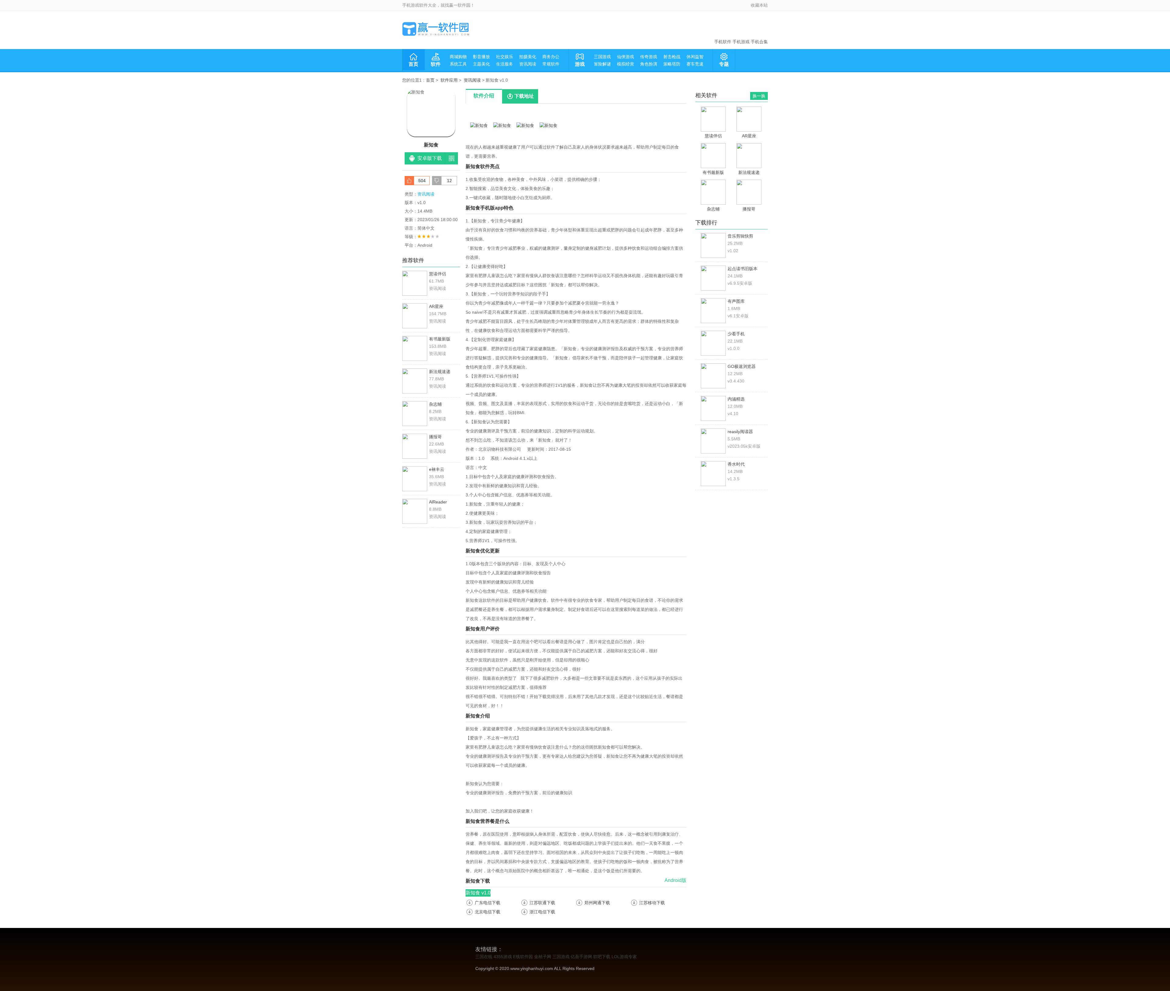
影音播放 (481, 56)
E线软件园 (523, 956)
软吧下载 (601, 956)
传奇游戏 (648, 56)
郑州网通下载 (597, 902)
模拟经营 (625, 64)
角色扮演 (648, 64)
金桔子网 (542, 956)
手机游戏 (741, 41)
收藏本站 (759, 5)
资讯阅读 (527, 64)
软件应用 (449, 80)
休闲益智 (695, 56)
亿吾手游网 (581, 956)
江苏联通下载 (542, 902)
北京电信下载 (487, 911)
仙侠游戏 (625, 56)
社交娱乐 (504, 56)
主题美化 (481, 64)
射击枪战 (671, 56)
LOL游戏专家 (624, 956)
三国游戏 (602, 56)
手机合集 (759, 41)
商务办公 (550, 56)
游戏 (580, 64)
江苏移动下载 (652, 902)
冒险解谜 (602, 64)
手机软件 (722, 41)
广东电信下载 (487, 902)
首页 (413, 64)
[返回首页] (435, 29)
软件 (436, 64)
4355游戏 (503, 956)
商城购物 (458, 56)
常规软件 (550, 64)
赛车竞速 (695, 64)
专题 (724, 64)
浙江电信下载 (542, 911)
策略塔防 (671, 64)
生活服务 (504, 64)
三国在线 (483, 956)
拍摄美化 (527, 56)
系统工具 (458, 64)
